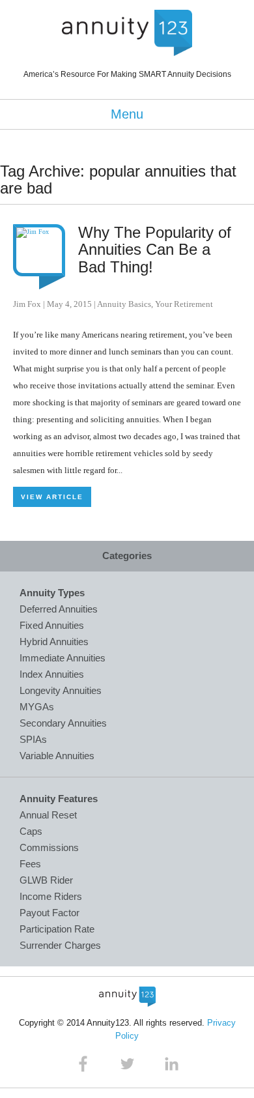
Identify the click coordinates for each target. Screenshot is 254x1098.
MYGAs (37, 706)
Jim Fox (27, 304)
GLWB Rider (46, 880)
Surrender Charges (60, 945)
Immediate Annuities (63, 657)
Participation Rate (57, 928)
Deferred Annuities (59, 608)
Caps (31, 831)
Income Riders (51, 896)
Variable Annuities (57, 755)
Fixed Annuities (52, 625)
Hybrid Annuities (54, 641)
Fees (30, 863)
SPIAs (33, 739)
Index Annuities (52, 674)
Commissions (49, 847)
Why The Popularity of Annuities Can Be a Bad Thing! (154, 250)
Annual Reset (48, 814)
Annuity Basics (124, 304)
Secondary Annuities (63, 723)
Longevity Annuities (61, 690)
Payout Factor (49, 912)
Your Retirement (184, 304)
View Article (52, 496)
